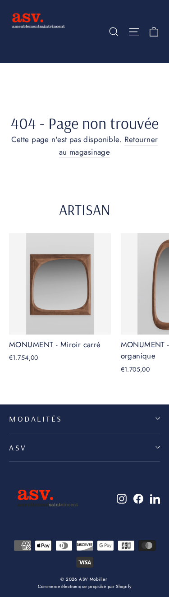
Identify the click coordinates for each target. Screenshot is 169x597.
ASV (18, 447)
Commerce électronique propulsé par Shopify (85, 586)
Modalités (36, 418)
